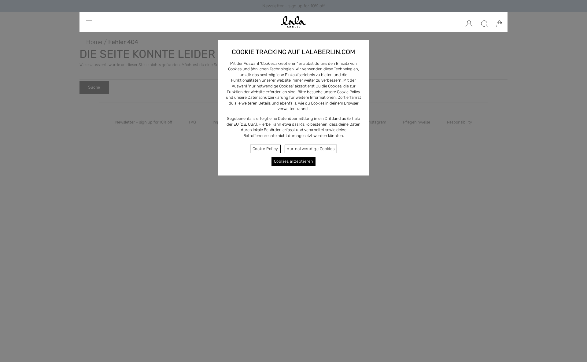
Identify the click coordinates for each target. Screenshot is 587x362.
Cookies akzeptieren (293, 161)
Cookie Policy (265, 148)
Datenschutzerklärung (268, 97)
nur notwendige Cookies (310, 148)
